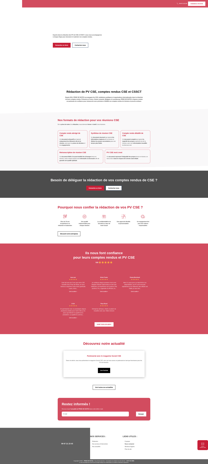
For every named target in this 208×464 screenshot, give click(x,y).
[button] (58, 364)
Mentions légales (130, 446)
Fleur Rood (104, 303)
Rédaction (95, 441)
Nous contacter (129, 444)
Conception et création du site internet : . (120, 460)
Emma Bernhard (135, 277)
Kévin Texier (104, 277)
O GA (73, 303)
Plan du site (128, 449)
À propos (127, 441)
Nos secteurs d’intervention (100, 444)
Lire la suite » (73, 291)
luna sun (73, 277)
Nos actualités (96, 446)
